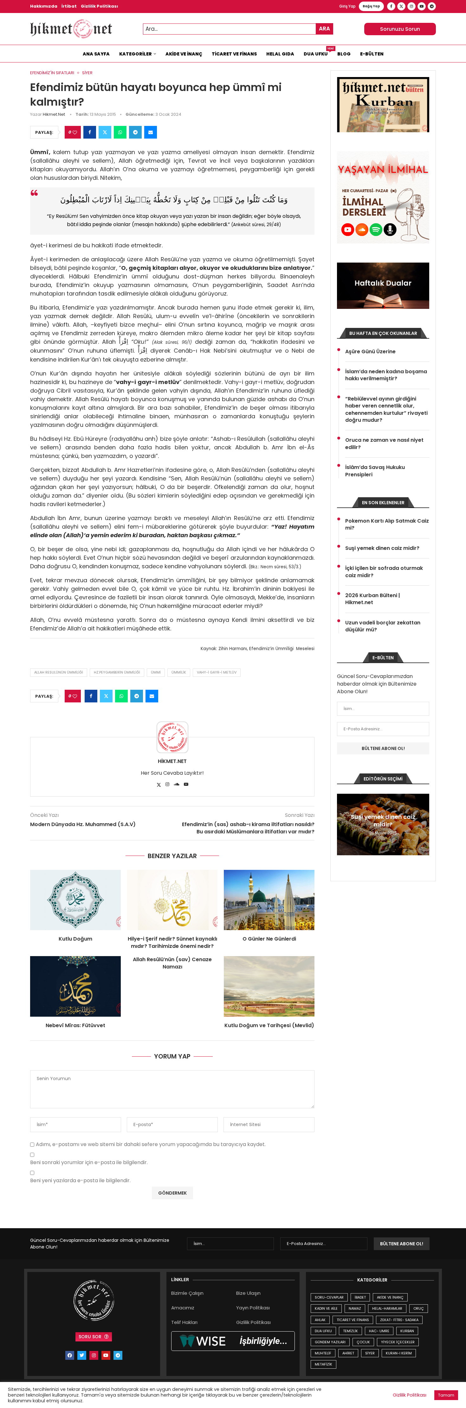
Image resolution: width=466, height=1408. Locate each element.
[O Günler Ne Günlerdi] (269, 900)
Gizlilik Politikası (99, 6)
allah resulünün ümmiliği (58, 672)
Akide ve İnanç (183, 54)
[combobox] (238, 29)
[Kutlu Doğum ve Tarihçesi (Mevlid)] (269, 986)
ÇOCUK (363, 1342)
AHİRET (348, 1353)
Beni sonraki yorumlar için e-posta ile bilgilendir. (89, 1162)
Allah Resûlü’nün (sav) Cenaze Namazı (172, 963)
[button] (342, 824)
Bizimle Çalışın (187, 1293)
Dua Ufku (318, 52)
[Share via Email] (150, 132)
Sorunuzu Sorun (400, 29)
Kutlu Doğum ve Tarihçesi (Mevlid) (269, 1025)
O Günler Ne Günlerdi (269, 938)
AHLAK (320, 1319)
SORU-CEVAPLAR (329, 1297)
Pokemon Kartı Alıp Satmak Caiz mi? (387, 524)
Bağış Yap (371, 6)
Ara (324, 28)
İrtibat (69, 6)
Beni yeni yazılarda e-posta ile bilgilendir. (80, 1180)
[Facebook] (391, 6)
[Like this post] (75, 132)
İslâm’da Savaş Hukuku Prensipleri (375, 471)
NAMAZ (355, 1308)
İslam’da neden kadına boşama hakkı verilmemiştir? (386, 375)
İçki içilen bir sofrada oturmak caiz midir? (384, 572)
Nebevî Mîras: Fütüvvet (75, 1025)
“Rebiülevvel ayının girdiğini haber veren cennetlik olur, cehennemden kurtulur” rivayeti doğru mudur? (386, 409)
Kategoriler (135, 54)
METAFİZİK (323, 1364)
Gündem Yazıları (330, 1342)
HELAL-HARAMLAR (387, 1308)
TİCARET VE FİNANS (353, 1319)
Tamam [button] (446, 1395)
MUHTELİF (323, 1353)
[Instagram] (411, 6)
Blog (344, 54)
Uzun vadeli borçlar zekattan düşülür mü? (382, 626)
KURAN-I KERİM (399, 1353)
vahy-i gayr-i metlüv (216, 672)
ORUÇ (418, 1308)
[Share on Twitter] (105, 132)
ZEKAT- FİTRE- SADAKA (399, 1319)
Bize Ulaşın (248, 1293)
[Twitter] (401, 6)
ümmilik (179, 672)
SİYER (370, 1353)
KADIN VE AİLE (326, 1308)
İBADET (360, 1297)
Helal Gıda (280, 54)
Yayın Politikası (253, 1307)
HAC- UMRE (379, 1330)
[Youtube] (421, 6)
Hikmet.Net (54, 114)
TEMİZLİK (350, 1330)
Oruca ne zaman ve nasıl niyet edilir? (384, 444)
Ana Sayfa (96, 54)
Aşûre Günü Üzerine (370, 351)
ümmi (156, 672)
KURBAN (407, 1330)
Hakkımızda (43, 6)
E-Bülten (372, 54)
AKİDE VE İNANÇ (390, 1297)
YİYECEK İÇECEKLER (398, 1342)
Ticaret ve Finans (234, 54)
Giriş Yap (347, 6)
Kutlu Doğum (75, 938)
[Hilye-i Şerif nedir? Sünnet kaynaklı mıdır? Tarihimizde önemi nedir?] (172, 900)
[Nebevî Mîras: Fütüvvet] (75, 986)
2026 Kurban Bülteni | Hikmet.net (372, 599)
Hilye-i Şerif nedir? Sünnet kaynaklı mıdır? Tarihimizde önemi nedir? (172, 942)
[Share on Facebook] (89, 132)
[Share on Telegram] (135, 132)
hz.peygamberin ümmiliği (117, 672)
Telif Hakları (184, 1322)
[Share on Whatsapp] (120, 132)
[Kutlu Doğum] (75, 900)
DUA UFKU (323, 1330)
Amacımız (182, 1307)
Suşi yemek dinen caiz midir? (382, 548)
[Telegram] (432, 6)
